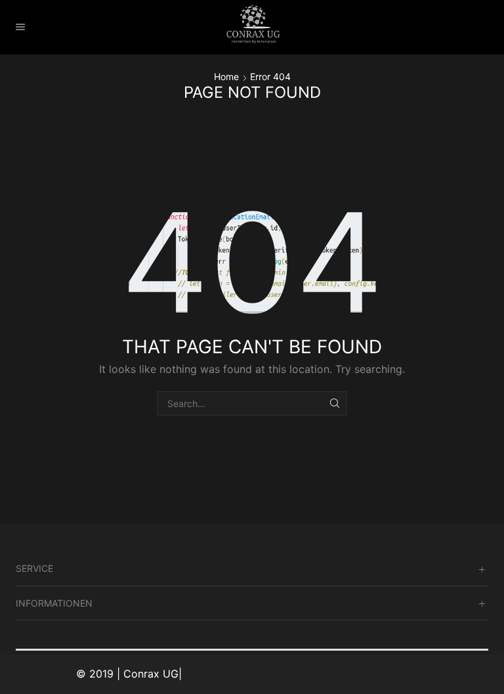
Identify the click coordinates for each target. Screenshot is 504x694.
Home (226, 76)
